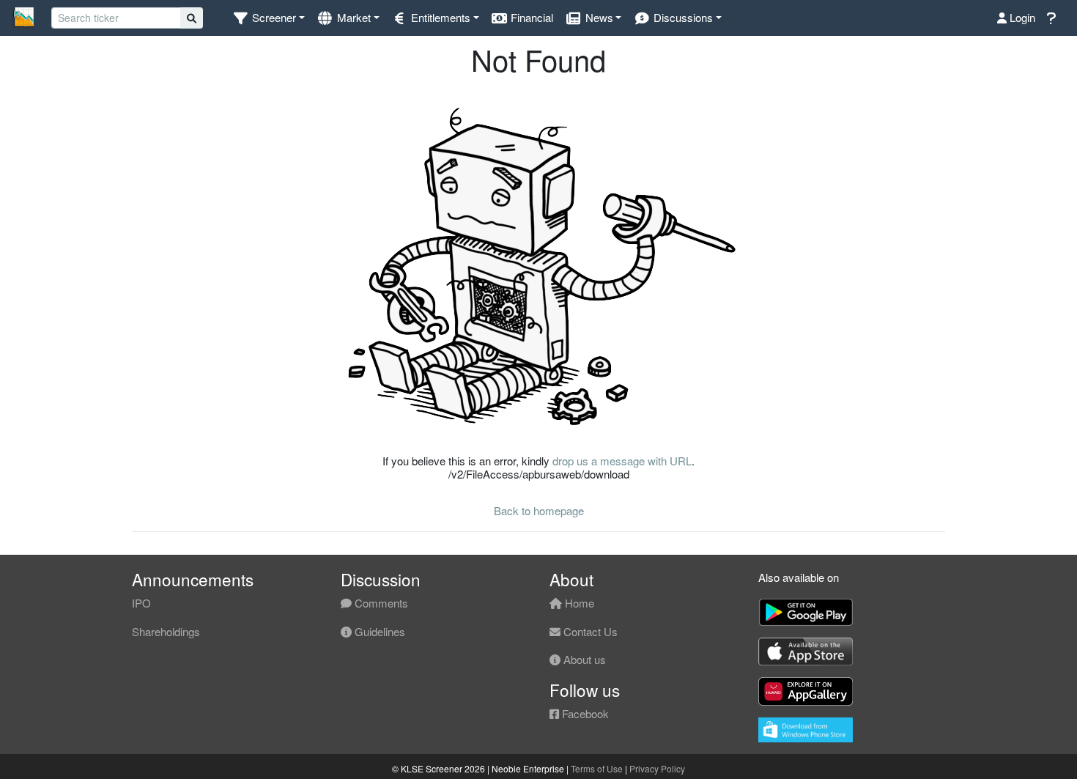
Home (578, 602)
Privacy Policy (657, 768)
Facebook (584, 713)
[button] (268, 18)
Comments (380, 602)
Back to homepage (539, 510)
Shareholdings (166, 631)
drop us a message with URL (622, 460)
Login (1021, 17)
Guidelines (378, 631)
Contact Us (589, 631)
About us (583, 659)
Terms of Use (597, 768)
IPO (141, 602)
